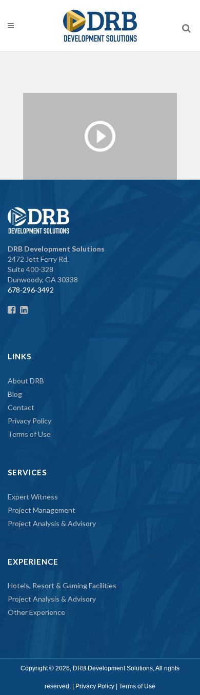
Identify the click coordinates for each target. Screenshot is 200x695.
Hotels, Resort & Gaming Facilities (62, 585)
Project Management (41, 510)
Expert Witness (33, 496)
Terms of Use (29, 434)
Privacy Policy (29, 420)
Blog (15, 394)
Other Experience (36, 612)
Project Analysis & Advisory (52, 523)
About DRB (26, 380)
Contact (21, 407)
